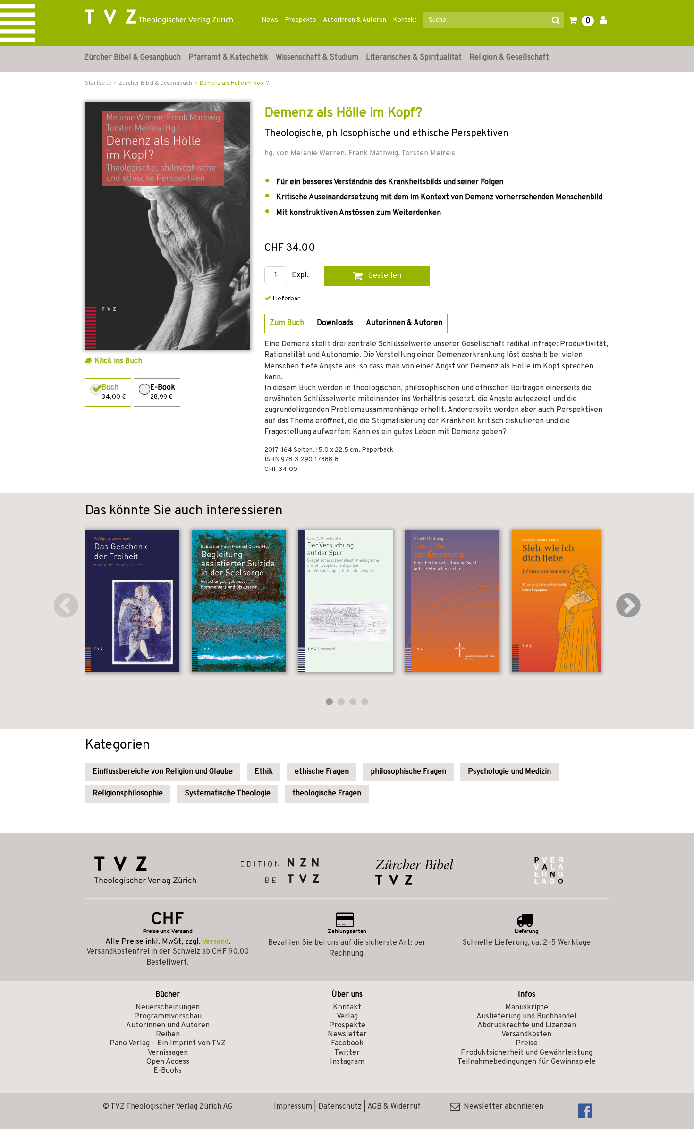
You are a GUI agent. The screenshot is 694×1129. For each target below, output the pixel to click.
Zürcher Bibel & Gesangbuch (132, 57)
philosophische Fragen (408, 772)
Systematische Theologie (228, 793)
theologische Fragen (326, 793)
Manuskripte (526, 1007)
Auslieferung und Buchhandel (526, 1016)
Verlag (347, 1016)
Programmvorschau (168, 1016)
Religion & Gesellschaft (509, 57)
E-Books (167, 1071)
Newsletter (347, 1034)
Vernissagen (168, 1053)
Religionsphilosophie (128, 793)
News (270, 20)
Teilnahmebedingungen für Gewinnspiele (526, 1062)
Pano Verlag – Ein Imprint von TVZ (168, 1043)
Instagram (347, 1062)
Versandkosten (526, 1034)
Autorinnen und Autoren (168, 1025)
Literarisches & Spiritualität (414, 57)
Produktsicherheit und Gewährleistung (526, 1053)
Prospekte (300, 20)
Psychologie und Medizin (509, 772)
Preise (527, 1043)
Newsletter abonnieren (501, 1107)
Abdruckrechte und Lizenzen (526, 1025)
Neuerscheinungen (167, 1007)
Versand (215, 942)
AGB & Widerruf (394, 1107)
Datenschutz (340, 1107)
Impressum (293, 1107)
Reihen (168, 1034)
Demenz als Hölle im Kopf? (234, 83)
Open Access (167, 1062)
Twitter (347, 1053)
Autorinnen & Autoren (354, 20)
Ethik (263, 772)
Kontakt (405, 20)
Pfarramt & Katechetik (228, 57)
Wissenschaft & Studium (317, 57)
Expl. (300, 275)
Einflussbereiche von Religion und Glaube (163, 772)
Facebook (347, 1043)
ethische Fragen (322, 772)
